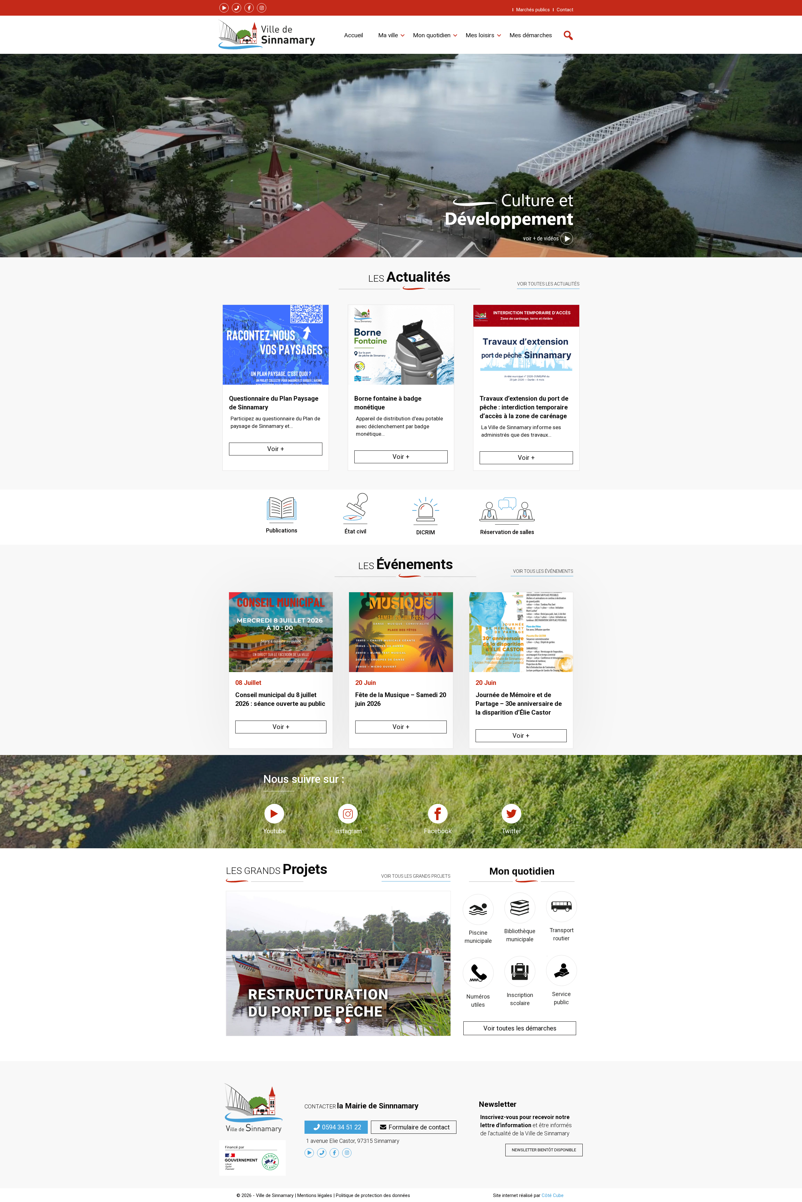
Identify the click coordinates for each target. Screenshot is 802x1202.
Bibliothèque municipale (519, 935)
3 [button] (348, 1020)
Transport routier (561, 934)
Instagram (348, 831)
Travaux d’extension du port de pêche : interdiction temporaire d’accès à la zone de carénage (398, 407)
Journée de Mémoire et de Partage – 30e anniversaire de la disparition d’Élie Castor (519, 703)
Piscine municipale (478, 936)
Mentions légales (314, 1195)
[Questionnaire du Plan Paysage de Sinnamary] (526, 345)
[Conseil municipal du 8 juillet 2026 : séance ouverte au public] (281, 631)
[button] (224, 8)
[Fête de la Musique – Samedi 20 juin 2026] (401, 631)
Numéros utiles (478, 1000)
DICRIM (425, 532)
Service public (561, 998)
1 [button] (329, 1020)
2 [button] (338, 1020)
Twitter (511, 831)
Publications (281, 530)
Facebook (438, 831)
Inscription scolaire (520, 999)
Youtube (274, 831)
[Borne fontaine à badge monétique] (276, 345)
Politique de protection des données (373, 1195)
